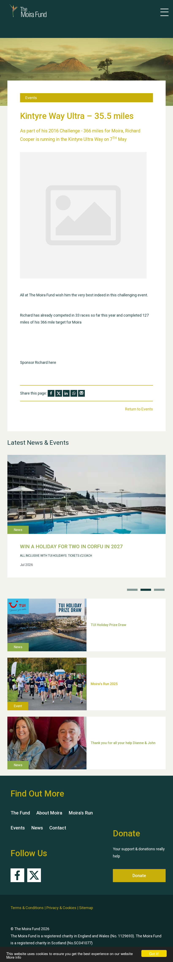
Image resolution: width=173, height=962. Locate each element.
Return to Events (139, 409)
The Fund (20, 813)
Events (18, 827)
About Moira (49, 813)
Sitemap (86, 908)
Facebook (17, 875)
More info (13, 957)
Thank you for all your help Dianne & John (123, 743)
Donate (139, 875)
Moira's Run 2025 (104, 684)
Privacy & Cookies (61, 908)
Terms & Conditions (27, 908)
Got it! (154, 953)
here (52, 362)
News (37, 827)
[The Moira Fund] (21, 10)
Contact (57, 827)
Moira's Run (81, 813)
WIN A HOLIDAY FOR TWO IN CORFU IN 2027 (71, 547)
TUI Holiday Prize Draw (108, 625)
